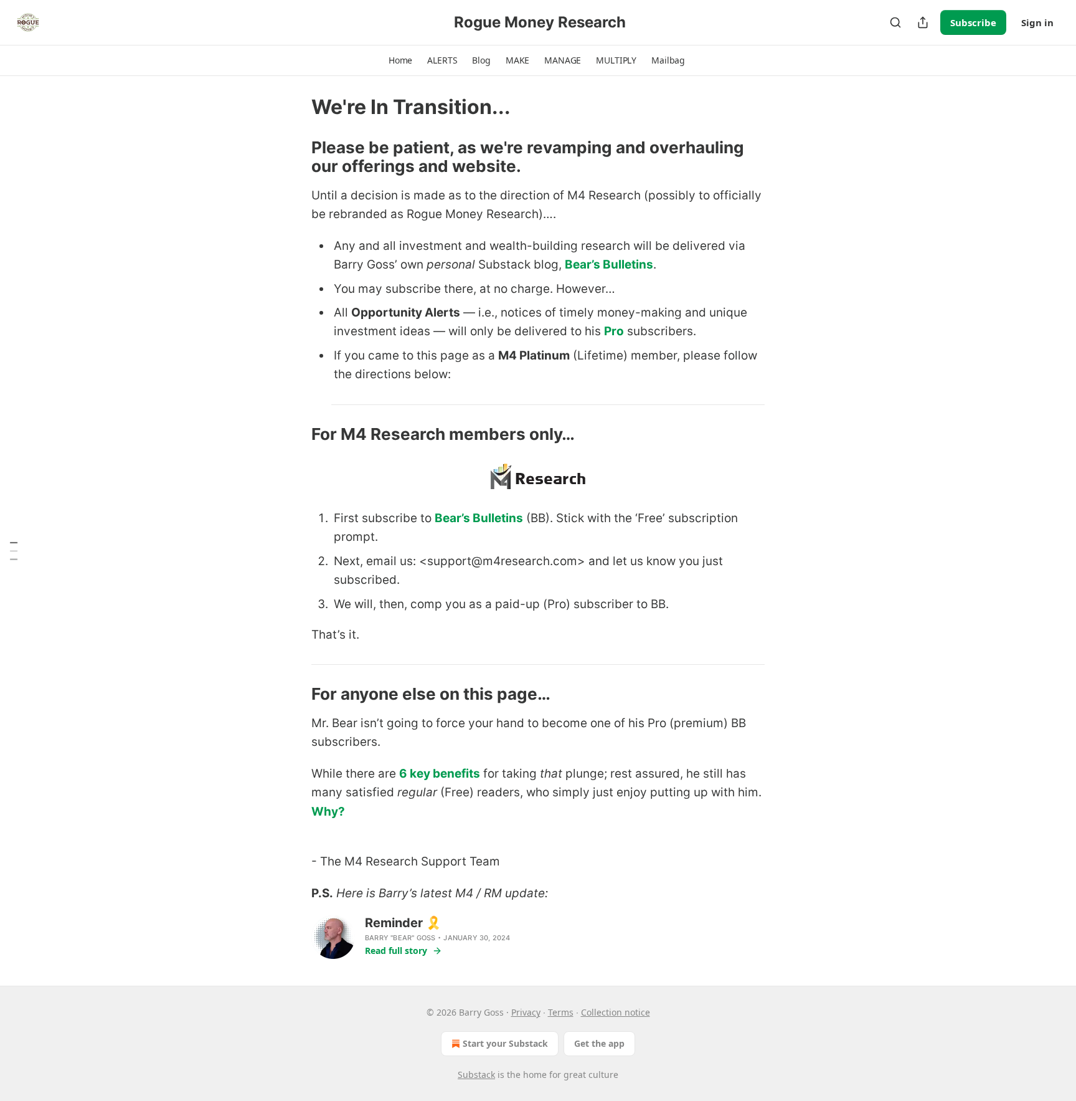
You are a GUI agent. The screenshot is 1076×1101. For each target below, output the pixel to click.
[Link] (294, 157)
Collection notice (615, 1012)
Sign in (1037, 22)
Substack (476, 1074)
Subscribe (973, 22)
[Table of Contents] (13, 551)
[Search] (895, 22)
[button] (400, 60)
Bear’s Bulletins (609, 264)
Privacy (525, 1012)
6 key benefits (439, 773)
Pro (614, 331)
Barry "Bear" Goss (400, 937)
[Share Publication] (922, 22)
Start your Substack (505, 1043)
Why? (328, 811)
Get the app (599, 1043)
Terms (560, 1012)
